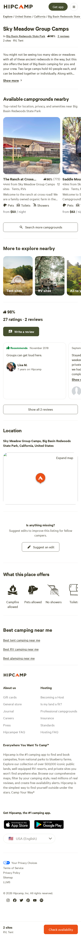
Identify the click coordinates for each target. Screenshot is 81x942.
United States (23, 16)
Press (7, 725)
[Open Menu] (74, 7)
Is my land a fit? (51, 704)
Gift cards (10, 697)
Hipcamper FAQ (14, 732)
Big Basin (39, 64)
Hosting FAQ (49, 732)
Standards (47, 725)
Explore (7, 16)
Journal (8, 711)
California (39, 16)
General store (12, 704)
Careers (8, 718)
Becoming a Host (52, 697)
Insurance (47, 718)
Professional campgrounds (58, 711)
